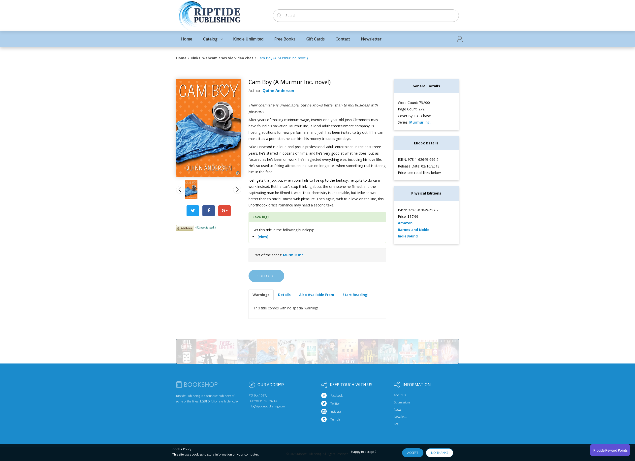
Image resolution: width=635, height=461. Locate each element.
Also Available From (316, 294)
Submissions (402, 402)
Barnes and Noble (413, 229)
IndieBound (408, 236)
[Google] (224, 210)
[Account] (460, 39)
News (397, 410)
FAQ (397, 424)
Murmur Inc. (293, 255)
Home (181, 58)
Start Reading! (355, 294)
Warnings (261, 294)
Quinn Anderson (278, 90)
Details (284, 294)
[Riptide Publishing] (209, 14)
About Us (400, 395)
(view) (262, 236)
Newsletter (401, 417)
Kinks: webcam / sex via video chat (222, 58)
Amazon (405, 223)
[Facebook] (208, 210)
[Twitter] (193, 210)
